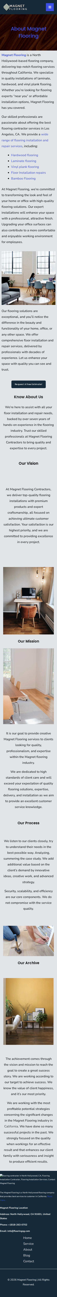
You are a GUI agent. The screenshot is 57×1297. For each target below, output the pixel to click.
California (11, 1126)
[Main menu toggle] (50, 7)
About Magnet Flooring (28, 32)
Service (28, 1244)
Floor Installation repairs (28, 173)
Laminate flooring (23, 161)
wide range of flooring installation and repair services (25, 140)
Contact (28, 1261)
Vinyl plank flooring (25, 167)
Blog (26, 1255)
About (27, 1249)
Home (27, 1238)
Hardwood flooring (24, 155)
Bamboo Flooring (23, 178)
